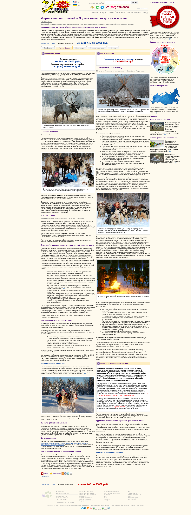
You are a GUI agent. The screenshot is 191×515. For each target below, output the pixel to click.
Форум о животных (134, 494)
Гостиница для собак (86, 491)
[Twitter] (68, 473)
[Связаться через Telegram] (102, 9)
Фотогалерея (134, 12)
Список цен (45, 43)
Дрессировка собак (62, 493)
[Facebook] (65, 473)
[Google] (71, 473)
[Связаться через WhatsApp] (98, 9)
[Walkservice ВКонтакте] (85, 509)
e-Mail (106, 501)
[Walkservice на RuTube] (104, 509)
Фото (53, 43)
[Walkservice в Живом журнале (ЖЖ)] (108, 509)
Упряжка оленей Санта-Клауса (54, 363)
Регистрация (132, 493)
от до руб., (68, 61)
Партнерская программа (112, 493)
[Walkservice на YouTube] (91, 509)
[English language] (75, 3)
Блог (129, 496)
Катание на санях (62, 497)
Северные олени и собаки (65, 502)
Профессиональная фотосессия (118, 59)
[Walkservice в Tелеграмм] (82, 509)
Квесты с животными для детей (109, 452)
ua (78, 5)
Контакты (120, 12)
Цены (111, 12)
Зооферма (48, 48)
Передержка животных (87, 501)
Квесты (113, 48)
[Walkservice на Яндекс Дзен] (97, 509)
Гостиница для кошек (86, 493)
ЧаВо (105, 496)
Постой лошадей (61, 499)
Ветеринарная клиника (111, 491)
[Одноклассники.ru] (63, 473)
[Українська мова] (75, 5)
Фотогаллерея (133, 497)
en (78, 2)
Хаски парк (79, 48)
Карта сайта (132, 499)
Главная (94, 12)
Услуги (103, 12)
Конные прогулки (97, 48)
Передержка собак (85, 497)
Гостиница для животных (87, 494)
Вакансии (107, 494)
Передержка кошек (85, 499)
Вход (145, 12)
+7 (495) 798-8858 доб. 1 (68, 66)
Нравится (45, 476)
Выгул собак (60, 491)
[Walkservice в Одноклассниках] (88, 509)
